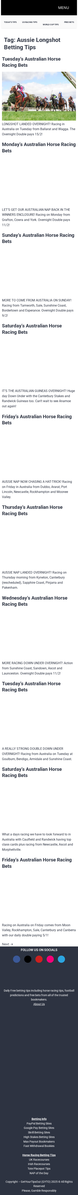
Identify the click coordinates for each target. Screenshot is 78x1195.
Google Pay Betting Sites (39, 1127)
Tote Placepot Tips (39, 1168)
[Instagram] (50, 959)
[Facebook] (16, 959)
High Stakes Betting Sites (39, 1137)
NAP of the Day (39, 1173)
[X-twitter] (27, 959)
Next (7, 944)
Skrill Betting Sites (39, 1132)
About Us (39, 1004)
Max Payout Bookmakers (39, 1141)
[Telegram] (61, 959)
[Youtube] (39, 959)
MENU (63, 8)
